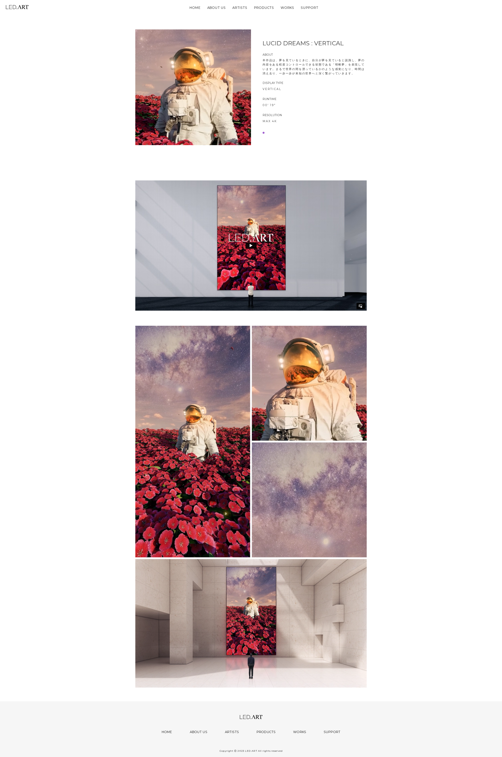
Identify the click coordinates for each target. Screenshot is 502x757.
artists (239, 7)
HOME (167, 732)
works (287, 7)
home (194, 7)
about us (216, 7)
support (309, 7)
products (264, 7)
